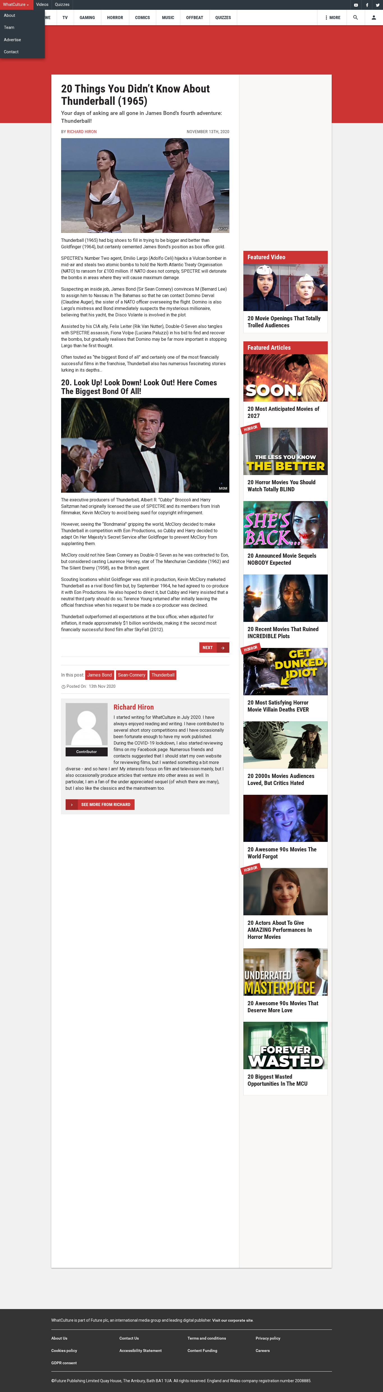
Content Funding (202, 1350)
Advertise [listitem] (12, 40)
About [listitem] (9, 15)
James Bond (99, 675)
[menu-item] (45, 17)
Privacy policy (268, 1338)
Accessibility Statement (140, 1350)
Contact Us (129, 1338)
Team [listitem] (9, 27)
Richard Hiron (82, 131)
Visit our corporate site (232, 1320)
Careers (263, 1350)
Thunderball (163, 675)
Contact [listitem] (11, 52)
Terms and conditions (207, 1338)
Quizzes (62, 4)
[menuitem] (16, 5)
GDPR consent (64, 1363)
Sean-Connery (132, 675)
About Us (59, 1338)
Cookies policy (64, 1350)
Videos (42, 4)
